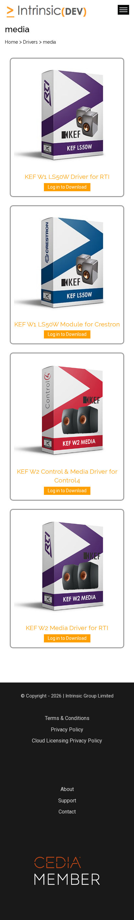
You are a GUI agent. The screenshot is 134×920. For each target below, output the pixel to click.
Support (67, 801)
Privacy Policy (67, 729)
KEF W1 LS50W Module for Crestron (67, 324)
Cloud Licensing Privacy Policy (67, 741)
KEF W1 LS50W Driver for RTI (67, 176)
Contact (67, 812)
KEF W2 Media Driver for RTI (67, 627)
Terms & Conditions (67, 718)
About (67, 789)
